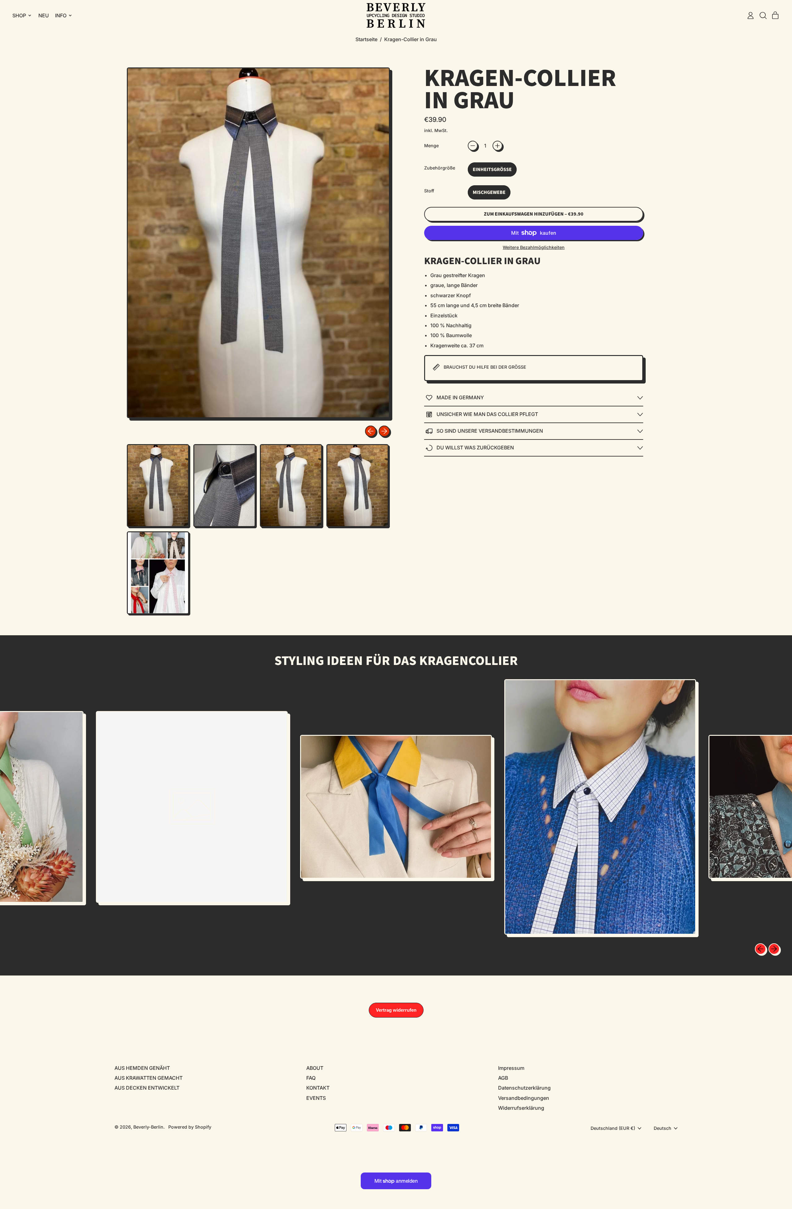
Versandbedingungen (523, 1098)
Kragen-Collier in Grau (410, 39)
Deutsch (662, 1128)
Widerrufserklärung (521, 1108)
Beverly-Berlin (148, 1127)
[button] (763, 15)
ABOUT (314, 1068)
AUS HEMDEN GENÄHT (142, 1068)
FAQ (311, 1078)
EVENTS (316, 1098)
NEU (43, 15)
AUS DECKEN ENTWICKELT (146, 1088)
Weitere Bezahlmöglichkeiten (534, 247)
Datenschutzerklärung (524, 1088)
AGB (503, 1078)
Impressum (511, 1068)
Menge (431, 145)
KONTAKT (317, 1088)
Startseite (366, 39)
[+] (497, 146)
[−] (473, 146)
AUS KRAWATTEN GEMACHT (148, 1078)
